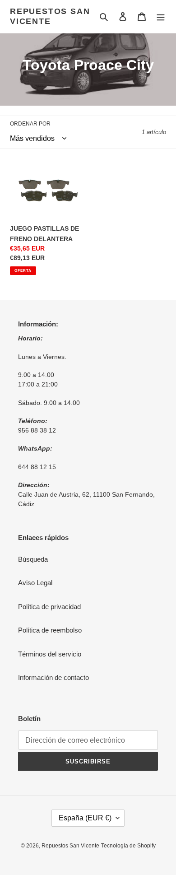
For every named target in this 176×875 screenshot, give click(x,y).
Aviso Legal (35, 582)
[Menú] (160, 16)
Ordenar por (30, 124)
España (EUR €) (85, 818)
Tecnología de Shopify (128, 845)
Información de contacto (53, 677)
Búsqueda (33, 559)
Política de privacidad (49, 606)
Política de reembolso (50, 630)
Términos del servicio (49, 654)
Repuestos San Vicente (50, 16)
